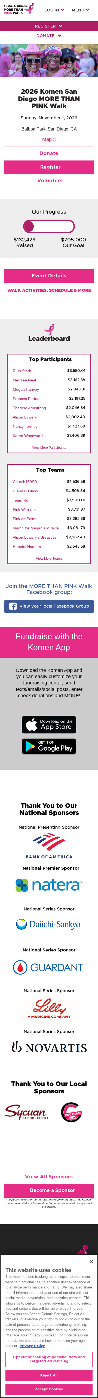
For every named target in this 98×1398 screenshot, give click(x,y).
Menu (79, 10)
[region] (49, 1326)
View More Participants (49, 448)
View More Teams (49, 558)
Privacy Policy (32, 1346)
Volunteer (50, 180)
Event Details (49, 276)
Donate (46, 36)
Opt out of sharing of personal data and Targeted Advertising (49, 1359)
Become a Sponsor (52, 1190)
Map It (49, 139)
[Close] (91, 1262)
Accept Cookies (49, 1389)
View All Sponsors (49, 1177)
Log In (53, 10)
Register (46, 26)
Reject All (49, 1375)
